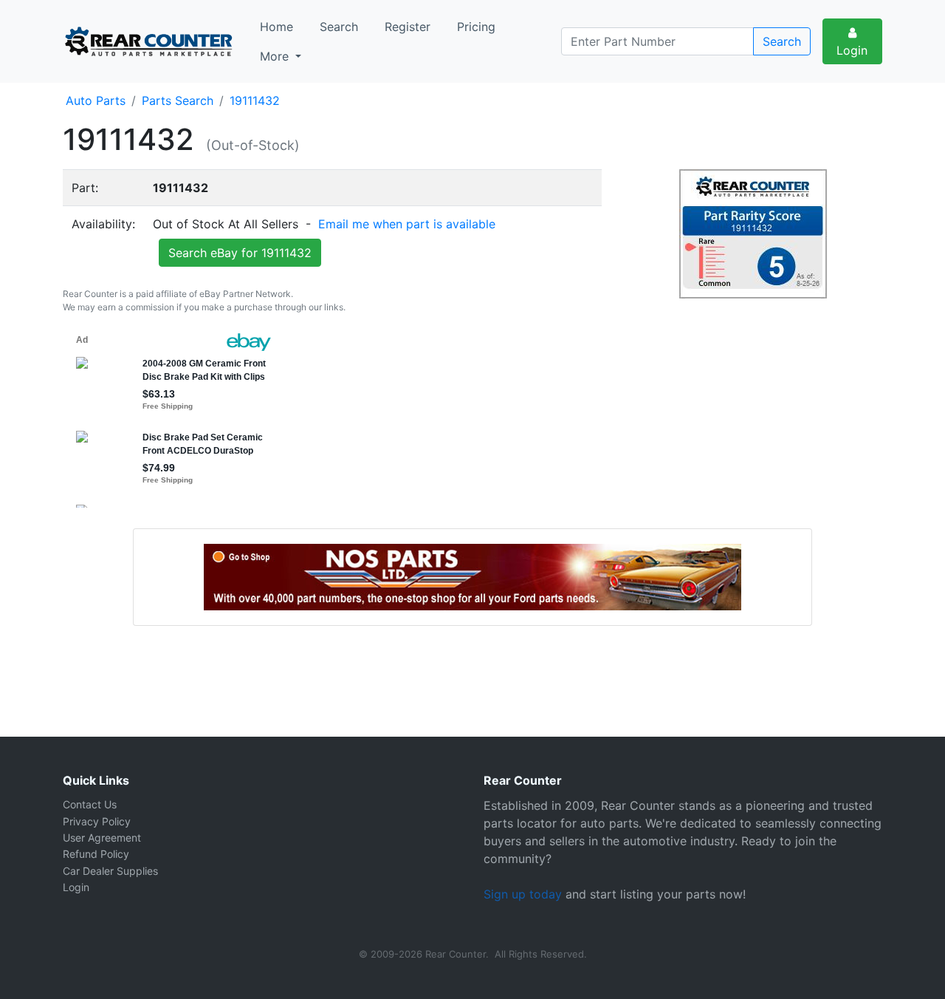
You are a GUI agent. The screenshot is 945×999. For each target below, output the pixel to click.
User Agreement (102, 837)
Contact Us (90, 804)
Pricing (476, 26)
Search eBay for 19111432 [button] (240, 252)
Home (276, 26)
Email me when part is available (406, 223)
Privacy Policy (97, 821)
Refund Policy (96, 854)
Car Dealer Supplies (110, 871)
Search (339, 26)
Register (407, 26)
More (276, 56)
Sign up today (523, 894)
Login (851, 50)
